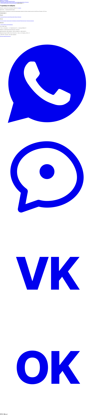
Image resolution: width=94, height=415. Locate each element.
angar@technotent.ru (9, 24)
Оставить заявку (20, 3)
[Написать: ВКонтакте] (47, 318)
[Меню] (23, 3)
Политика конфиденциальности (5, 36)
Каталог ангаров (12, 2)
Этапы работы (19, 2)
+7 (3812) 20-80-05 (3, 24)
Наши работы (6, 2)
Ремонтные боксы (23, 20)
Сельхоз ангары (9, 20)
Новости (23, 2)
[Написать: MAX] (47, 224)
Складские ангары (3, 20)
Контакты (27, 2)
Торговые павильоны (30, 20)
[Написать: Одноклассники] (47, 412)
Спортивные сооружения (16, 20)
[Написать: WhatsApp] (47, 130)
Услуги (16, 2)
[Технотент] (7, 1)
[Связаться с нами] (1, 414)
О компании (2, 2)
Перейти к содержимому (4, 0)
